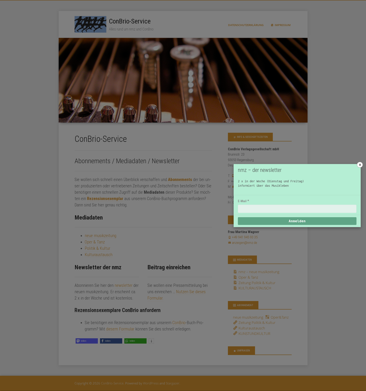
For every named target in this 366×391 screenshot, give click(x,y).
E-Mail (242, 201)
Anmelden (297, 221)
